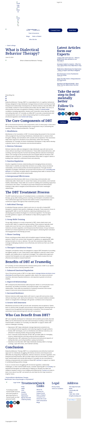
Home (28, 30)
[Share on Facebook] (30, 97)
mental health (45, 109)
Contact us (45, 370)
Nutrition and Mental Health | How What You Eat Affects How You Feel (68, 84)
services (38, 360)
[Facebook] (59, 113)
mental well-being (26, 117)
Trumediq (50, 366)
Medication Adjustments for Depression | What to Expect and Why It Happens (69, 69)
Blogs (28, 36)
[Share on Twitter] (30, 100)
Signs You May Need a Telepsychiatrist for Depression (68, 79)
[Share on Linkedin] (30, 98)
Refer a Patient (36, 36)
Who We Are (33, 39)
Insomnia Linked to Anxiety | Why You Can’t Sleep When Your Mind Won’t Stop (69, 64)
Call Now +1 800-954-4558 (39, 2)
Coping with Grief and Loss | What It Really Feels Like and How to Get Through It (68, 59)
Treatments (36, 30)
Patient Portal (66, 2)
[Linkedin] (63, 113)
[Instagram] (69, 113)
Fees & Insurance (34, 33)
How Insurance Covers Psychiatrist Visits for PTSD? (67, 74)
